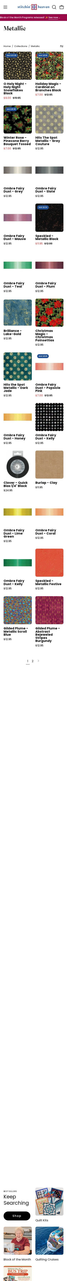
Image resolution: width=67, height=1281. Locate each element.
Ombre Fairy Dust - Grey (14, 190)
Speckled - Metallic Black (46, 237)
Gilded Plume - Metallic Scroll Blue (16, 631)
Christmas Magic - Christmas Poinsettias (44, 335)
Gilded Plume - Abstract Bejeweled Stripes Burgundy (47, 635)
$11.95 (39, 487)
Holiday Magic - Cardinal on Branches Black (48, 87)
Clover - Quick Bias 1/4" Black (16, 484)
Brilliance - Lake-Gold (13, 332)
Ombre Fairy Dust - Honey (14, 437)
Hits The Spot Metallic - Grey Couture (47, 141)
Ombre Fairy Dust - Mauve (15, 237)
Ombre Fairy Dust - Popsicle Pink (47, 388)
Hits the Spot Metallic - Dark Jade (16, 388)
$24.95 (8, 490)
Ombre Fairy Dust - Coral (45, 532)
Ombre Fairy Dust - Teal (14, 285)
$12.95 (39, 148)
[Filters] (61, 46)
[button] (53, 7)
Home (7, 46)
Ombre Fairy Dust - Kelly (45, 437)
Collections (20, 46)
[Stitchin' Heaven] (33, 7)
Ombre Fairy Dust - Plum (45, 285)
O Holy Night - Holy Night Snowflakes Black (15, 88)
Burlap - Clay (46, 482)
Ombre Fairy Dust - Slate (45, 190)
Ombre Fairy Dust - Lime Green (14, 533)
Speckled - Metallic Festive (48, 582)
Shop (17, 1216)
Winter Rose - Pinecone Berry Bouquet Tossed (17, 141)
